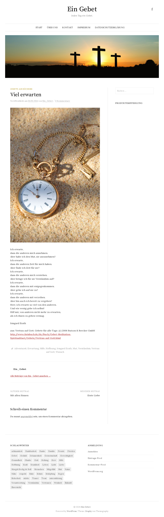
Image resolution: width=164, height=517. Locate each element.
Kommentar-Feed (97, 464)
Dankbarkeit (30, 451)
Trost (44, 478)
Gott (36, 460)
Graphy (88, 511)
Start (39, 27)
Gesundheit (17, 460)
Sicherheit (16, 478)
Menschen (39, 469)
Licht (53, 464)
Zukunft (68, 483)
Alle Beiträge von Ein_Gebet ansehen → (30, 376)
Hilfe (42, 348)
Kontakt (67, 27)
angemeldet (27, 416)
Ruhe (31, 474)
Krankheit (35, 464)
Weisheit (58, 483)
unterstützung (56, 478)
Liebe (61, 464)
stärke (26, 478)
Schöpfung (50, 474)
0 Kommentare (62, 101)
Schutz (40, 474)
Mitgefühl (51, 469)
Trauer (35, 478)
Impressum (84, 27)
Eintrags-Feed (95, 458)
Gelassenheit (36, 455)
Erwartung (33, 348)
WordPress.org (95, 471)
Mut (75, 348)
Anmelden (93, 451)
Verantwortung (18, 483)
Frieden (71, 451)
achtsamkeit (17, 451)
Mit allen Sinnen (19, 395)
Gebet (14, 455)
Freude (61, 451)
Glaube (28, 460)
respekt (22, 474)
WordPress (72, 511)
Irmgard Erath (64, 348)
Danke (42, 451)
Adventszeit (20, 348)
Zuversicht (16, 487)
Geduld (23, 455)
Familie (51, 451)
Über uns (52, 27)
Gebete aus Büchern (21, 89)
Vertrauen (46, 483)
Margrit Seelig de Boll (21, 469)
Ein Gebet (82, 9)
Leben (45, 464)
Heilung (44, 460)
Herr (54, 460)
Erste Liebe (94, 395)
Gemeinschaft (51, 455)
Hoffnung (51, 348)
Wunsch (60, 352)
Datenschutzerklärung (110, 27)
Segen (61, 474)
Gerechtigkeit (66, 455)
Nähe (14, 474)
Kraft (25, 464)
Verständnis (84, 348)
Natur (67, 469)
